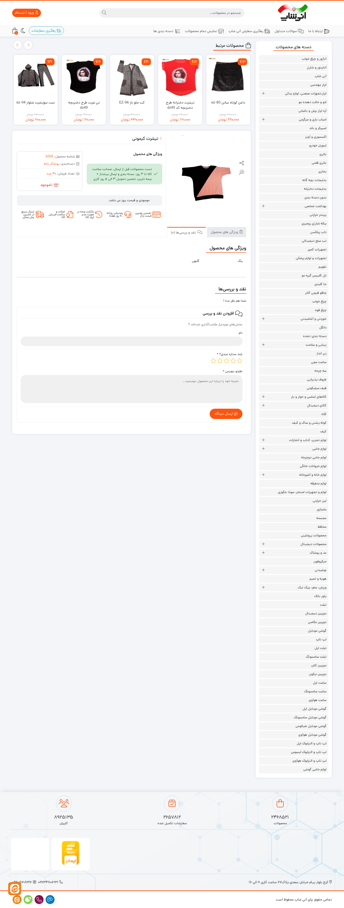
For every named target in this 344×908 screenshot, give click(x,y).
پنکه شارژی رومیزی (314, 223)
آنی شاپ (320, 76)
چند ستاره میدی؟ (229, 354)
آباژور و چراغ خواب (314, 58)
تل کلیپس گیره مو (314, 275)
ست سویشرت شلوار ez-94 (35, 102)
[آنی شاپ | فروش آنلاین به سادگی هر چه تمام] (294, 12)
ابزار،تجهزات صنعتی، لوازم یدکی (305, 93)
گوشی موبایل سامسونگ (310, 717)
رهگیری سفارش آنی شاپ (246, 31)
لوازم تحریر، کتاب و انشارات (307, 440)
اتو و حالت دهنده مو (312, 102)
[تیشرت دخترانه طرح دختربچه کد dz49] (180, 76)
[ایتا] (14, 888)
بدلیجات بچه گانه (314, 180)
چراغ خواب (319, 301)
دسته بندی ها (163, 31)
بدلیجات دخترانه (315, 188)
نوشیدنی (320, 570)
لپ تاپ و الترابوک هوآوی (309, 760)
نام (240, 332)
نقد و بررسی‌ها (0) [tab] (184, 232)
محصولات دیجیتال (313, 544)
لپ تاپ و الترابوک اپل (311, 743)
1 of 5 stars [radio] (239, 360)
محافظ (322, 526)
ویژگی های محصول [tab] (225, 232)
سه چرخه (320, 370)
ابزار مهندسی (318, 84)
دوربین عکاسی (317, 622)
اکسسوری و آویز (315, 136)
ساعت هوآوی (317, 700)
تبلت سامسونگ (316, 656)
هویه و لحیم (318, 578)
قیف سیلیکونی (316, 388)
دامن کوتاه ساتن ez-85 (228, 102)
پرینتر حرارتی (318, 214)
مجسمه (321, 518)
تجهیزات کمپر (317, 249)
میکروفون (320, 561)
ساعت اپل (319, 682)
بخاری (322, 171)
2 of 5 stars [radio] (233, 360)
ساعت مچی (318, 362)
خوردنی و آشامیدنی (313, 318)
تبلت (323, 604)
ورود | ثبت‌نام (25, 12)
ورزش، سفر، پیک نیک (312, 587)
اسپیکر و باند (317, 128)
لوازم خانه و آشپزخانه (312, 474)
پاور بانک (320, 596)
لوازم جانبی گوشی (314, 769)
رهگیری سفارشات (44, 30)
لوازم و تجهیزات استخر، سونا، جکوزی (302, 492)
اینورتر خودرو (317, 145)
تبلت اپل (320, 648)
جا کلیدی (320, 284)
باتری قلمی (319, 162)
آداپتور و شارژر (316, 67)
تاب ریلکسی (318, 232)
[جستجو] (104, 13)
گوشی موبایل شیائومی (311, 726)
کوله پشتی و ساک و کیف (309, 422)
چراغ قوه (320, 310)
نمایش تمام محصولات (201, 31)
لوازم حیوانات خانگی (313, 466)
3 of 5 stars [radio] (226, 360)
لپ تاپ (321, 639)
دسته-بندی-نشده (314, 336)
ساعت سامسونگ (315, 691)
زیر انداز (321, 353)
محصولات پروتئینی (313, 535)
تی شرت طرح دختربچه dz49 (84, 105)
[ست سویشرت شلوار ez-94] (35, 76)
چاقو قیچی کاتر (315, 292)
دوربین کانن (318, 665)
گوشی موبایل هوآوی (312, 734)
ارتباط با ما (315, 31)
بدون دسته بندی (315, 197)
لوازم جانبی (319, 448)
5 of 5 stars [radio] (213, 360)
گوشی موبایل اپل (314, 708)
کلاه (323, 414)
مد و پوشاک (318, 552)
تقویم (322, 266)
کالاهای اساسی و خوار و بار (308, 396)
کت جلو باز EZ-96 (132, 102)
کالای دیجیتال (316, 405)
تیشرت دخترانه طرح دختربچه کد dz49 (180, 105)
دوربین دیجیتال (315, 613)
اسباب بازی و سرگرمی (312, 119)
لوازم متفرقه (318, 483)
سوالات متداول (286, 31)
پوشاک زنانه (51, 163)
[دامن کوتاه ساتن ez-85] (228, 76)
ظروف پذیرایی (316, 379)
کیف (323, 431)
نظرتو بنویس (232, 371)
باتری (322, 154)
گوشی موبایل (317, 630)
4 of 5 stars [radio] (220, 360)
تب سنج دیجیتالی (314, 240)
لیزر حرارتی (319, 500)
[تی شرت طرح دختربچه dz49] (83, 76)
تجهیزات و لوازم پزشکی (311, 258)
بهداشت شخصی (315, 206)
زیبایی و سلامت (316, 344)
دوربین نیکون (317, 674)
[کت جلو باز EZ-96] (132, 76)
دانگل (322, 327)
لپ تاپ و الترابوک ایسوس (308, 752)
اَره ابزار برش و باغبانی (312, 110)
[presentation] (28, 45)
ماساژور (321, 509)
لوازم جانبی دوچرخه (313, 457)
